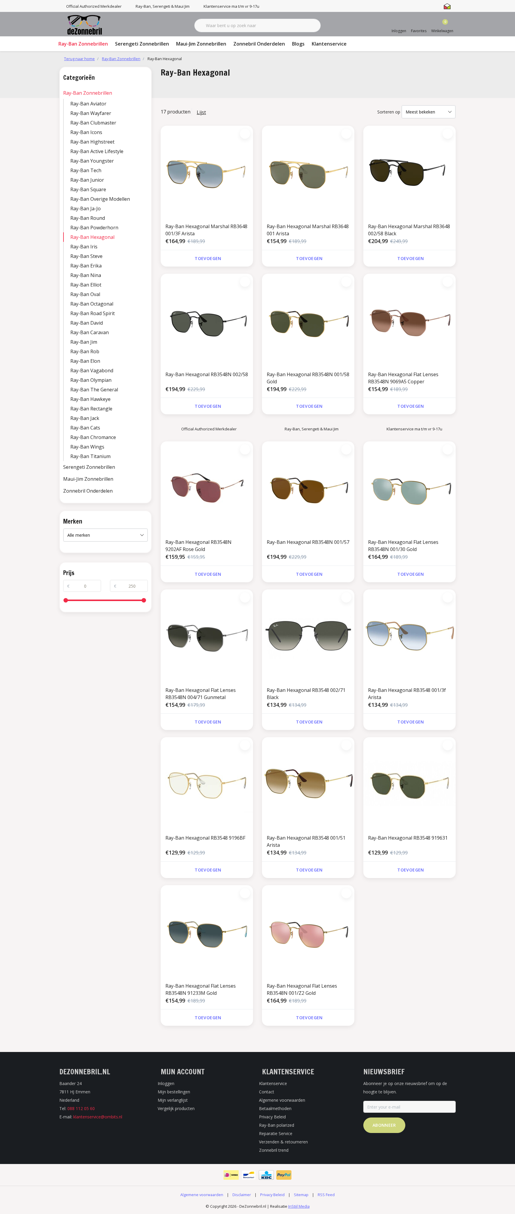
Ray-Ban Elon (85, 361)
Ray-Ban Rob (84, 351)
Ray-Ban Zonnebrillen (83, 44)
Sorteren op (388, 112)
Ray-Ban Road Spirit (92, 313)
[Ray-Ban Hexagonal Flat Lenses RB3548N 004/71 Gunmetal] (207, 635)
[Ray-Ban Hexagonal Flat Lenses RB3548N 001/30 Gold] (409, 487)
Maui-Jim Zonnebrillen (201, 44)
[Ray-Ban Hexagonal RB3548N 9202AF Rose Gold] (207, 487)
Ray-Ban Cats (85, 427)
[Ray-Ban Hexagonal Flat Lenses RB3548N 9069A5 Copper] (409, 320)
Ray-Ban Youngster (92, 161)
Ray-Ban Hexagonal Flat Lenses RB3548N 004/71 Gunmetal (200, 694)
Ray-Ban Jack (84, 418)
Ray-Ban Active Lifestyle (96, 151)
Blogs (298, 44)
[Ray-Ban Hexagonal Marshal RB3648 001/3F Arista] (207, 172)
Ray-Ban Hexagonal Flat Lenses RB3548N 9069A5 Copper (403, 378)
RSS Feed (326, 1194)
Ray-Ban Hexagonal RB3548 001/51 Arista (306, 841)
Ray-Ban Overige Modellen (100, 199)
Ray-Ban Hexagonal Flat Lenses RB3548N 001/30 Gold (403, 545)
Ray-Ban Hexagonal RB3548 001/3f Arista (407, 694)
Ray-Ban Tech (85, 170)
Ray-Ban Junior (87, 180)
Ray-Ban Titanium (90, 456)
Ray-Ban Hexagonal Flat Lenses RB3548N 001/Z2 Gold (302, 989)
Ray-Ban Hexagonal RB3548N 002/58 (206, 374)
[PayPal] (283, 1175)
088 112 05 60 (81, 1108)
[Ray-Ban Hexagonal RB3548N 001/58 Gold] (308, 320)
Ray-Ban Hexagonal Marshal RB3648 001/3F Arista (206, 230)
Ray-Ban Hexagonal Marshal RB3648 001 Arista (308, 230)
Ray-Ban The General (94, 389)
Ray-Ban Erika (86, 265)
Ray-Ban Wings (87, 446)
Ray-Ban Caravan (89, 332)
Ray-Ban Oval (85, 294)
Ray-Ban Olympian (90, 380)
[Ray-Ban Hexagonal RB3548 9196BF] (207, 783)
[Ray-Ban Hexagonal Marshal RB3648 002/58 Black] (409, 172)
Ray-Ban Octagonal (91, 304)
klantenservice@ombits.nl (97, 1117)
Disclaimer (241, 1194)
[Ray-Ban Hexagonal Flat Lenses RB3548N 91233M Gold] (207, 931)
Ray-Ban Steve (86, 256)
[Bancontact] (248, 1175)
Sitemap (301, 1194)
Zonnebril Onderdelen (259, 44)
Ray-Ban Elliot (85, 284)
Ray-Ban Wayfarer (90, 113)
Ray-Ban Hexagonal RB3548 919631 (408, 838)
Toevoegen (208, 258)
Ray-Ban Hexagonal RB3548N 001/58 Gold (308, 378)
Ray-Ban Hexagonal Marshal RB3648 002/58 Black (409, 230)
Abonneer (384, 1125)
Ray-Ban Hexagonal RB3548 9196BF (205, 838)
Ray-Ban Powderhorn (94, 227)
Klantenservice (329, 44)
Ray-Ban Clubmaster (93, 122)
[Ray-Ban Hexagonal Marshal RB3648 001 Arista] (308, 172)
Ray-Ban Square (88, 189)
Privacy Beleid (272, 1194)
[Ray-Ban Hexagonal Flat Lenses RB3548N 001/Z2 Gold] (308, 931)
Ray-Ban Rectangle (91, 408)
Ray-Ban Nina (85, 275)
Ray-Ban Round (87, 218)
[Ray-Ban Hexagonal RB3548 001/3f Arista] (409, 635)
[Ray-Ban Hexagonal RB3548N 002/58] (207, 320)
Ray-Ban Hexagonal (92, 237)
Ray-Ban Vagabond (91, 370)
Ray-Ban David (86, 323)
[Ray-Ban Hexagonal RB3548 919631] (409, 783)
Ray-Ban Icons (86, 132)
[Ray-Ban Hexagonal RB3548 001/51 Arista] (308, 783)
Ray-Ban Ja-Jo (85, 208)
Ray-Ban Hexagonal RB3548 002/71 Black (306, 694)
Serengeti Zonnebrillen (142, 44)
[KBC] (266, 1175)
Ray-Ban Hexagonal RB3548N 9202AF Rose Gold (198, 545)
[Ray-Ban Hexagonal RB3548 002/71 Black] (308, 635)
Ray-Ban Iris (83, 246)
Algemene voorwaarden (201, 1194)
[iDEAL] (231, 1175)
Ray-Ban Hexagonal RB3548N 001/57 (308, 542)
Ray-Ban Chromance (93, 437)
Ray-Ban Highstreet (92, 141)
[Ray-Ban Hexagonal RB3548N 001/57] (308, 487)
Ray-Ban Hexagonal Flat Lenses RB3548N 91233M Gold (200, 989)
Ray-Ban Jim (83, 342)
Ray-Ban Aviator (88, 103)
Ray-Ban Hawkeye (90, 399)
